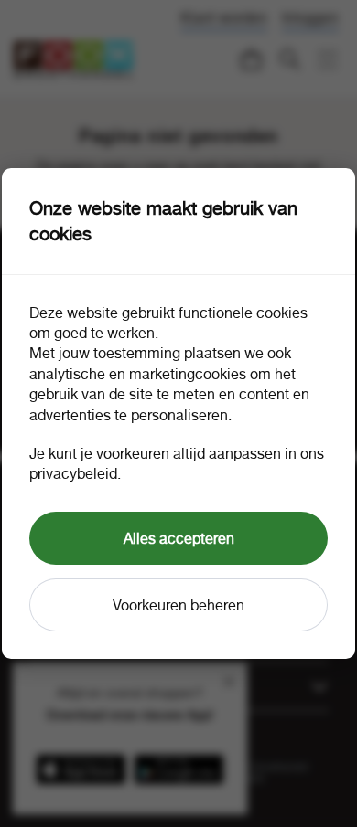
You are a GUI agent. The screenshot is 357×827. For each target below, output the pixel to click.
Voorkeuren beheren (178, 605)
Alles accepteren (179, 538)
